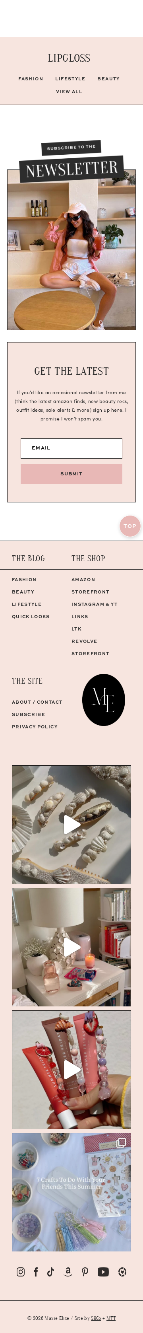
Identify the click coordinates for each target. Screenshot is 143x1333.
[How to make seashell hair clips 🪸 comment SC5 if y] (71, 824)
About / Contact (37, 702)
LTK (76, 629)
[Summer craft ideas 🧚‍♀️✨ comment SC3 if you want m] (71, 1192)
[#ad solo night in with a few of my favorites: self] (71, 947)
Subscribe (28, 714)
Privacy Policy (35, 727)
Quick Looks (31, 616)
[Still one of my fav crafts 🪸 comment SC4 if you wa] (71, 1069)
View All (69, 91)
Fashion (30, 79)
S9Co (96, 1318)
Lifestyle (70, 79)
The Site (27, 681)
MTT (111, 1318)
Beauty (108, 79)
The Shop (88, 558)
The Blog (28, 558)
